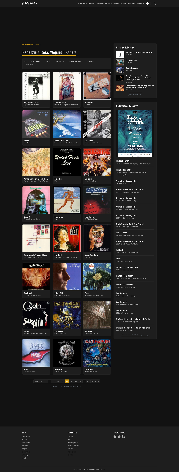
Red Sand (119, 250)
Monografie (141, 3)
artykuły (25, 455)
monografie (26, 452)
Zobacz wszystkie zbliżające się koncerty (135, 335)
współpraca (72, 452)
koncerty (25, 439)
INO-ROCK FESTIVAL (123, 161)
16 (71, 381)
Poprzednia (39, 381)
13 (58, 381)
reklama (70, 449)
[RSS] (123, 436)
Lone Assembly (121, 293)
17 (76, 381)
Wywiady (123, 3)
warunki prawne (73, 443)
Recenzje (108, 3)
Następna (95, 381)
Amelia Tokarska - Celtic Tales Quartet (130, 189)
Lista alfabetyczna (75, 61)
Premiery (100, 3)
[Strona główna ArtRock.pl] (29, 3)
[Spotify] (119, 436)
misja (69, 439)
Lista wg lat (90, 61)
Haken (118, 258)
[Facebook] (115, 436)
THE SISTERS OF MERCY (124, 275)
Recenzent (29, 64)
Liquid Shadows (121, 232)
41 (88, 381)
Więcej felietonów (135, 94)
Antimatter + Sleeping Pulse (126, 180)
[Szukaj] (155, 3)
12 (53, 381)
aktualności (26, 436)
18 (80, 381)
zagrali (24, 449)
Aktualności (82, 3)
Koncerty (91, 3)
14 (62, 381)
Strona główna (27, 44)
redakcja (70, 436)
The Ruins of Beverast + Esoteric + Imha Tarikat (133, 319)
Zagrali (116, 3)
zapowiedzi (26, 443)
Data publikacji (35, 61)
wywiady (25, 458)
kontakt (70, 455)
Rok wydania (60, 61)
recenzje (25, 446)
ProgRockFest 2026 (123, 169)
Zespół (48, 61)
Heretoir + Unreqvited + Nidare (127, 267)
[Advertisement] (89, 23)
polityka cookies (73, 446)
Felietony (131, 3)
